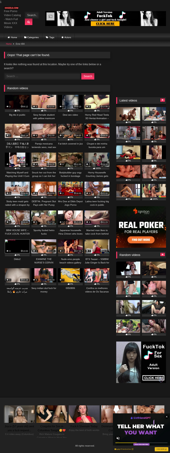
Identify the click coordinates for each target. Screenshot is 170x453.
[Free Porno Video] (12, 8)
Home (14, 37)
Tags (51, 37)
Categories (33, 37)
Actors (67, 37)
